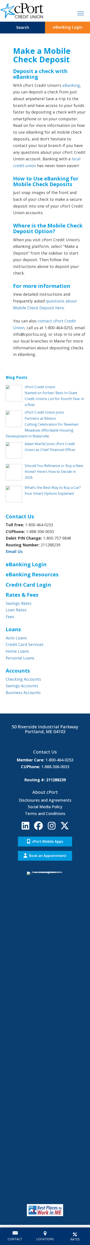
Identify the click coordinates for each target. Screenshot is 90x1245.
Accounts (18, 670)
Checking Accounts (23, 679)
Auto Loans (16, 637)
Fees (10, 616)
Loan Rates (16, 609)
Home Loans (17, 651)
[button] (25, 825)
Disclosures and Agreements (45, 800)
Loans (13, 629)
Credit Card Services (24, 644)
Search (22, 27)
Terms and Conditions (45, 813)
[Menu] (81, 13)
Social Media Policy (45, 806)
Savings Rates (18, 603)
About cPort (45, 792)
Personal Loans (20, 658)
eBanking (71, 85)
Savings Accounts (22, 685)
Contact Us (45, 752)
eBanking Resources (32, 574)
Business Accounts (23, 692)
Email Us (14, 551)
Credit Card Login (28, 584)
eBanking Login (67, 27)
